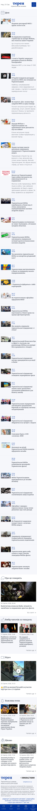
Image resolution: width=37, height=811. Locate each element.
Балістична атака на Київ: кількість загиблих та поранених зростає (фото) (17, 607)
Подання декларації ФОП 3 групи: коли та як (22, 24)
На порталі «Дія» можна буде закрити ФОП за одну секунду (23, 103)
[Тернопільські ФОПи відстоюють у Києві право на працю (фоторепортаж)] (6, 311)
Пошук (11, 808)
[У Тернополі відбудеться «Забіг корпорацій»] (6, 284)
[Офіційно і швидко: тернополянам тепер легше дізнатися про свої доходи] (6, 506)
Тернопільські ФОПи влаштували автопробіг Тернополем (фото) (21, 464)
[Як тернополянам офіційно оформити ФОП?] (6, 297)
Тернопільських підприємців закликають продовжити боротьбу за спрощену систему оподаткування (23, 406)
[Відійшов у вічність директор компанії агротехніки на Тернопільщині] (9, 628)
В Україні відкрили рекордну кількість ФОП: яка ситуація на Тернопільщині (24, 80)
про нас (26, 802)
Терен (18, 3)
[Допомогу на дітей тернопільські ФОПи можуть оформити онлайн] (6, 447)
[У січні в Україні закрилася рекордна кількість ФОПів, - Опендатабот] (6, 61)
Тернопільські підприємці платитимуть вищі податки (23, 494)
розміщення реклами (17, 799)
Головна (3, 808)
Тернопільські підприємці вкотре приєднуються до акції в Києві (23, 360)
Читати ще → (31, 650)
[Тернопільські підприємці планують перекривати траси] (6, 373)
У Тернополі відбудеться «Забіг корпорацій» (23, 285)
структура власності (15, 802)
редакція (6, 799)
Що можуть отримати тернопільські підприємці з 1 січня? (23, 328)
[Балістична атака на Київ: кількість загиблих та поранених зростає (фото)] (18, 592)
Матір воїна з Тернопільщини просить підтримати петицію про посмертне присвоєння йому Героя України (9, 723)
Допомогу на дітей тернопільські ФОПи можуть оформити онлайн (23, 449)
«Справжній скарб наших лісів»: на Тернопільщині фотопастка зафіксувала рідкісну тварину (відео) (27, 762)
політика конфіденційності (21, 800)
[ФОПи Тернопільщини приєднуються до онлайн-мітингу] (6, 478)
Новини (26, 808)
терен (6, 777)
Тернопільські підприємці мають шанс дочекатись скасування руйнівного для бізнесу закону (22, 389)
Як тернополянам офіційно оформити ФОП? (22, 299)
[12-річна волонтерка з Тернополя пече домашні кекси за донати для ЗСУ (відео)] (27, 709)
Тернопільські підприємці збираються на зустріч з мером (24, 422)
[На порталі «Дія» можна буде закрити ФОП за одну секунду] (6, 105)
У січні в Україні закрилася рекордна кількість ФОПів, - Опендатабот (22, 60)
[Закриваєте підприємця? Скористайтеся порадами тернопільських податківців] (6, 536)
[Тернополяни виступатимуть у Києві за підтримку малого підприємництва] (6, 269)
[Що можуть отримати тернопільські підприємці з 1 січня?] (6, 326)
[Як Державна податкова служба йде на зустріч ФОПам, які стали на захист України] (6, 40)
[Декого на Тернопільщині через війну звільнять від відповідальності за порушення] (6, 182)
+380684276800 (27, 777)
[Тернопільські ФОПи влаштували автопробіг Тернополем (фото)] (6, 463)
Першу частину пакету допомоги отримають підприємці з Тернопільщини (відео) (23, 150)
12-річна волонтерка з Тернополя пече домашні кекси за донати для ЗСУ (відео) (27, 721)
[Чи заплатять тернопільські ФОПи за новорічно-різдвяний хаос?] (6, 254)
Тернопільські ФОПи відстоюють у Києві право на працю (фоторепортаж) (23, 313)
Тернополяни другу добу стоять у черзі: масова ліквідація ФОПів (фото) (21, 553)
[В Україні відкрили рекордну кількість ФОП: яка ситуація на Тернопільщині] (6, 82)
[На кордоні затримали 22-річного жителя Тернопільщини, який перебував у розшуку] (27, 628)
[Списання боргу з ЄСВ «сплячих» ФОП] (6, 433)
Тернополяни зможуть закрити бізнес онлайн (21, 567)
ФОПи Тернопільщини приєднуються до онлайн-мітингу (22, 479)
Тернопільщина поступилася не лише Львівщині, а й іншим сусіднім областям (24, 224)
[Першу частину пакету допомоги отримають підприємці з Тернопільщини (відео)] (6, 154)
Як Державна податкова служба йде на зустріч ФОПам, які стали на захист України (23, 39)
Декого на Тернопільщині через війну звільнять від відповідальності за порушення (22, 178)
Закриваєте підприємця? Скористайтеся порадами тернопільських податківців (23, 538)
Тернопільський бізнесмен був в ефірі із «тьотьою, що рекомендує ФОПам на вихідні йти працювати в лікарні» (24, 344)
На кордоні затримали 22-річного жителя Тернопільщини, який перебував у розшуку (26, 641)
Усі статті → (31, 613)
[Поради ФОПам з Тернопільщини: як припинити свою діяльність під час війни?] (6, 128)
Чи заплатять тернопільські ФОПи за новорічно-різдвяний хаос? (23, 256)
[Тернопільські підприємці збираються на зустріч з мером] (6, 420)
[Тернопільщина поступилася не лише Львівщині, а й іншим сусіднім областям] (6, 222)
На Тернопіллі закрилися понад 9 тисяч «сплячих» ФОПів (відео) (21, 523)
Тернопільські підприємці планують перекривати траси (23, 374)
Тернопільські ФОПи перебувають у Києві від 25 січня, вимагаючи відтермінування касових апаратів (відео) (22, 206)
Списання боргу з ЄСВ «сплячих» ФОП (20, 435)
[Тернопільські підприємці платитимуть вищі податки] (6, 492)
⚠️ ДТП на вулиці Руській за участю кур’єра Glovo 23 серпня (16, 688)
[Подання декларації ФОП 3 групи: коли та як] (6, 23)
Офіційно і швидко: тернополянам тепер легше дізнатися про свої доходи (22, 508)
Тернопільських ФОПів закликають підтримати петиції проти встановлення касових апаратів (23, 240)
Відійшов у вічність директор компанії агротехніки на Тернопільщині (8, 639)
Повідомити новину (33, 809)
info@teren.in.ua (27, 782)
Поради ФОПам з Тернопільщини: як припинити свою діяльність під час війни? (23, 126)
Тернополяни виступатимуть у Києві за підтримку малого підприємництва (23, 271)
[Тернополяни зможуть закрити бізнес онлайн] (6, 566)
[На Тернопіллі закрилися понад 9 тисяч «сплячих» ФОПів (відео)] (6, 521)
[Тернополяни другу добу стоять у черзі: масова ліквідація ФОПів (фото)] (6, 552)
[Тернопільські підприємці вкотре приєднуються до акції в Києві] (6, 358)
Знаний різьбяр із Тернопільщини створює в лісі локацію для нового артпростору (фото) (8, 761)
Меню (18, 808)
